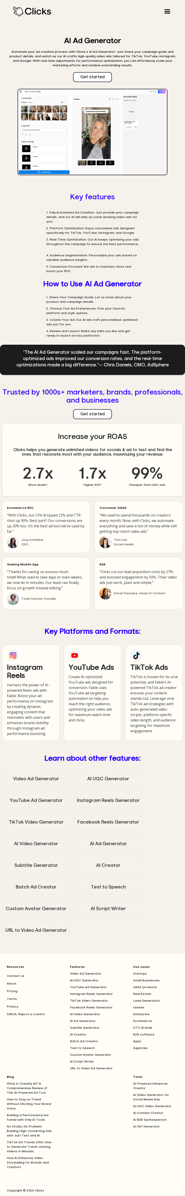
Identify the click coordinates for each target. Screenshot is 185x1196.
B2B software (143, 1034)
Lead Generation (146, 1000)
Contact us (15, 976)
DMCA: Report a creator (26, 1014)
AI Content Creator (148, 1113)
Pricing (12, 991)
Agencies (140, 1048)
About (11, 983)
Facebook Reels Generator (91, 1007)
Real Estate (142, 994)
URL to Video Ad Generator (91, 1068)
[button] (167, 12)
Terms (12, 999)
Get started (92, 77)
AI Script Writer (82, 1061)
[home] (32, 11)
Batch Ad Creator (84, 1041)
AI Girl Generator (146, 1126)
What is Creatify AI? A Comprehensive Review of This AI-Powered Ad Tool (27, 1088)
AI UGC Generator (84, 980)
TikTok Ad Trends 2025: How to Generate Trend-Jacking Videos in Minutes (29, 1147)
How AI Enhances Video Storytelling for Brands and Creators (28, 1163)
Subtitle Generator (84, 1027)
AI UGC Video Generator (152, 1106)
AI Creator (78, 1034)
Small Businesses (146, 980)
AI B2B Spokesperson (149, 1119)
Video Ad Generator (86, 973)
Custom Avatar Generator (90, 1054)
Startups (140, 973)
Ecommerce (142, 1021)
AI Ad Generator (83, 1021)
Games (138, 1007)
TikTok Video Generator (89, 1000)
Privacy (12, 1006)
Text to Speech (82, 1048)
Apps (137, 1041)
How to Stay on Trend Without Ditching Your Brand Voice (29, 1104)
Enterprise (141, 1014)
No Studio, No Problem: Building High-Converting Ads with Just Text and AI (29, 1131)
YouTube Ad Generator (88, 987)
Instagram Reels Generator (91, 994)
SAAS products (145, 987)
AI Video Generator (85, 1014)
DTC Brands (142, 1027)
